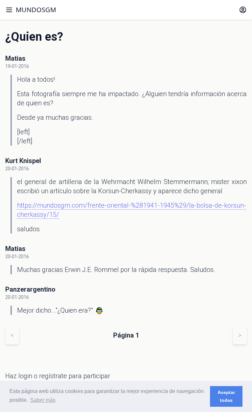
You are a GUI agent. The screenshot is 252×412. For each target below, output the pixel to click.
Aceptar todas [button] (226, 396)
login (25, 376)
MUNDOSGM (36, 9)
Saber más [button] (42, 400)
